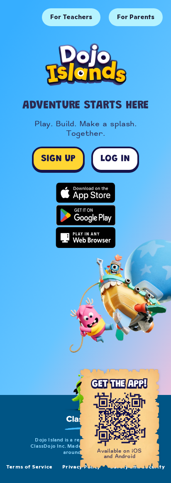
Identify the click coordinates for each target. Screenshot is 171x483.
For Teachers (71, 17)
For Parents (135, 17)
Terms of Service (29, 466)
